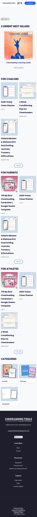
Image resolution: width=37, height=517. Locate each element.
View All (18, 165)
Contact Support (18, 486)
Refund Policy (18, 512)
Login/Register (30, 3)
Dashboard (18, 462)
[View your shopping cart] (21, 3)
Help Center (18, 480)
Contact (18, 451)
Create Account (18, 465)
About (18, 448)
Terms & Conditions (18, 510)
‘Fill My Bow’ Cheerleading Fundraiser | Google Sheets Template (8, 202)
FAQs (18, 483)
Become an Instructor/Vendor (18, 468)
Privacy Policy (18, 508)
